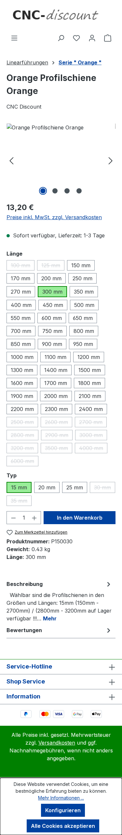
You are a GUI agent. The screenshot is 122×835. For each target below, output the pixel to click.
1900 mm (22, 396)
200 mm (51, 278)
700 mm (21, 331)
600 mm (52, 318)
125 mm (52, 266)
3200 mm (24, 449)
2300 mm (56, 409)
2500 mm (24, 423)
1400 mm (55, 370)
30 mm (104, 488)
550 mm (21, 318)
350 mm (84, 291)
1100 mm (55, 357)
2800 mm (24, 436)
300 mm (52, 291)
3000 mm (93, 436)
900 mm (52, 344)
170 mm (20, 278)
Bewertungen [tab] (24, 630)
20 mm (46, 487)
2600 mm (58, 423)
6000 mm (24, 462)
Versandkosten (56, 742)
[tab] (59, 601)
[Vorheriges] (11, 160)
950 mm (83, 344)
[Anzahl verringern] (13, 517)
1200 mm (88, 357)
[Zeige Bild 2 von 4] (55, 190)
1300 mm (22, 370)
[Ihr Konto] (92, 37)
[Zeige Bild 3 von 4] (67, 190)
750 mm (52, 331)
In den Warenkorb (79, 517)
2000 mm (56, 396)
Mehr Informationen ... (61, 798)
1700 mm (55, 383)
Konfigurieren (63, 810)
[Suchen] (61, 37)
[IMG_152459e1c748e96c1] (61, 160)
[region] (61, 160)
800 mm (84, 331)
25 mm (74, 487)
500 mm (84, 305)
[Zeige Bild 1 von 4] (43, 190)
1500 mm (89, 370)
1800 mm (89, 383)
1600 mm (22, 383)
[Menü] (14, 37)
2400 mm (91, 409)
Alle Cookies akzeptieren (63, 826)
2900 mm (59, 436)
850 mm (21, 344)
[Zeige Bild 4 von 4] (79, 190)
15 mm (19, 487)
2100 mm (90, 396)
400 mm (21, 305)
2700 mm (93, 423)
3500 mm (58, 449)
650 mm (83, 318)
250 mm (82, 278)
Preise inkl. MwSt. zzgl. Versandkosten (54, 217)
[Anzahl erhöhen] (34, 517)
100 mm (22, 266)
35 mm (21, 501)
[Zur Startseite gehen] (61, 17)
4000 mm (93, 449)
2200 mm (22, 409)
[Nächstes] (110, 160)
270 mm (21, 291)
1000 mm (22, 357)
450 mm (53, 305)
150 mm (80, 265)
